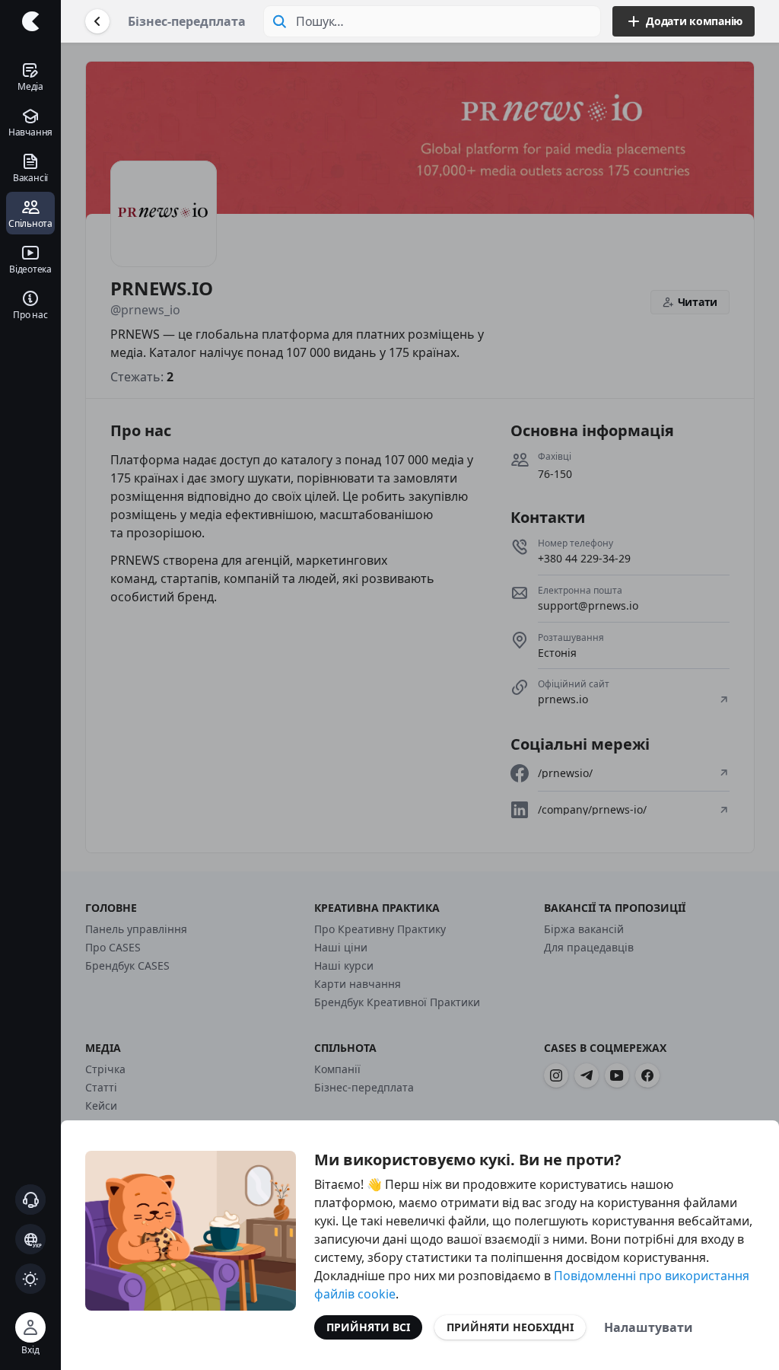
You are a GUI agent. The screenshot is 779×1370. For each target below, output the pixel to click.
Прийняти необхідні (510, 1327)
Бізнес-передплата (187, 21)
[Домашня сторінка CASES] (30, 21)
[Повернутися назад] (97, 21)
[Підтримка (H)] (30, 1199)
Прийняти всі (368, 1327)
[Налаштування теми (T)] (30, 1278)
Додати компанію (694, 21)
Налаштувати (648, 1327)
